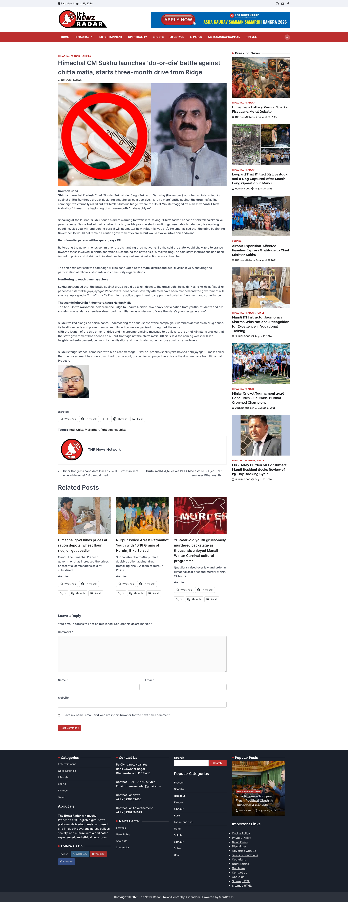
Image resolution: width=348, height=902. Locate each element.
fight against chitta (114, 429)
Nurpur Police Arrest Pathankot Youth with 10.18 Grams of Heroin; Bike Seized (142, 545)
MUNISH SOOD (242, 188)
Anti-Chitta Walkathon (84, 429)
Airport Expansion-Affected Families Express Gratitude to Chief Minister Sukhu (260, 250)
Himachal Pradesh (69, 56)
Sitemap (121, 827)
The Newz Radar (150, 897)
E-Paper (196, 37)
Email (149, 680)
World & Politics (67, 770)
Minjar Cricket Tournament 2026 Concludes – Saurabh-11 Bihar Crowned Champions (258, 397)
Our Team (238, 868)
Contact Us (122, 847)
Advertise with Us (244, 851)
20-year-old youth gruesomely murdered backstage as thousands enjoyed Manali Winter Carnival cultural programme (200, 550)
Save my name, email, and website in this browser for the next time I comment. (117, 715)
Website (63, 697)
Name (63, 680)
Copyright (239, 859)
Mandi (260, 313)
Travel (251, 37)
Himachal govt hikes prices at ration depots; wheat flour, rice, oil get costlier (82, 545)
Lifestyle (176, 37)
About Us (121, 841)
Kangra (237, 241)
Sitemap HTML (242, 885)
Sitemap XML (241, 881)
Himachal (82, 37)
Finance (63, 790)
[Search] (287, 37)
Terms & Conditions (245, 855)
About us (238, 877)
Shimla (86, 56)
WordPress (226, 897)
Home (65, 37)
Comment (65, 632)
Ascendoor (192, 897)
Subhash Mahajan (244, 408)
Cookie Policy (241, 833)
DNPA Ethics (240, 864)
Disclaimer (239, 846)
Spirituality (137, 37)
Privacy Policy (241, 837)
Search (179, 757)
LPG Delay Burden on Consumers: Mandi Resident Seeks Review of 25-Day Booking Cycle (259, 469)
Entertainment (110, 37)
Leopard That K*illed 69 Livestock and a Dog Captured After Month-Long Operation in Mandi (259, 178)
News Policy (123, 834)
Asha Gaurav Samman (224, 37)
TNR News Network (245, 117)
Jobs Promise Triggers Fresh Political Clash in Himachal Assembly (254, 800)
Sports (158, 37)
